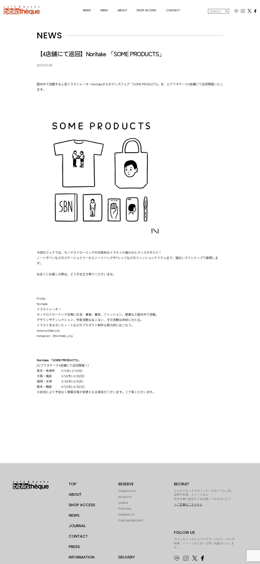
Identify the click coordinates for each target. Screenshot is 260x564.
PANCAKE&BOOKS (130, 520)
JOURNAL (77, 525)
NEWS (87, 10)
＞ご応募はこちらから (188, 505)
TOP (72, 484)
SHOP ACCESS (146, 10)
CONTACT (173, 10)
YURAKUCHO (127, 491)
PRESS (74, 546)
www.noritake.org (48, 330)
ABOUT (122, 10)
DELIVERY (126, 557)
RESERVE (126, 484)
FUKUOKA (124, 509)
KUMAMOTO (126, 514)
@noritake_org (63, 335)
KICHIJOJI (124, 497)
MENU (104, 10)
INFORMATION (82, 557)
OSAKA (123, 503)
